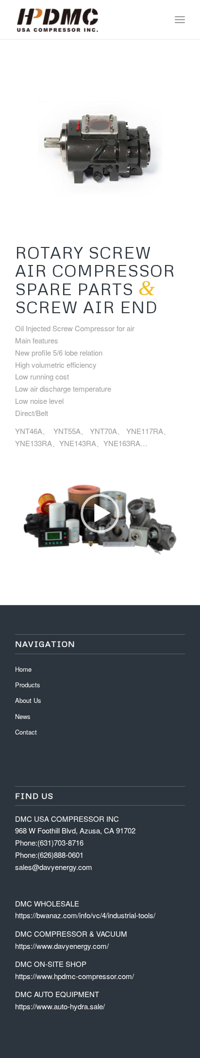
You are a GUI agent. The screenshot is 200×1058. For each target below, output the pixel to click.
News (23, 716)
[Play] (23, 554)
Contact (26, 732)
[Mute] (177, 554)
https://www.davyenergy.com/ (62, 946)
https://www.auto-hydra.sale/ (60, 1006)
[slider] (81, 554)
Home (23, 669)
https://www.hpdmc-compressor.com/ (74, 976)
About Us (28, 700)
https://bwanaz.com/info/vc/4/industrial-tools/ (85, 915)
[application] (100, 513)
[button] (100, 513)
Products (27, 684)
